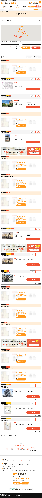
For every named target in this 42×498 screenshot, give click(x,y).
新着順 (27, 57)
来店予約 (8, 470)
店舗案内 (4, 470)
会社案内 (12, 470)
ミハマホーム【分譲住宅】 (4, 495)
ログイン (25, 460)
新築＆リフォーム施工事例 (6, 466)
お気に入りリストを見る (14, 438)
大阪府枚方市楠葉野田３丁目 (6, 229)
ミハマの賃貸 (15, 495)
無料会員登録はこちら (26, 47)
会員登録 (21, 460)
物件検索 (4, 460)
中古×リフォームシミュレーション (13, 464)
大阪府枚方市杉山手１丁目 (5, 79)
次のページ (10, 57)
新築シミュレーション (22, 464)
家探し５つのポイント (30, 464)
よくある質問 (13, 466)
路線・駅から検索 (9, 460)
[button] (24, 32)
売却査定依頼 (26, 470)
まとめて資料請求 (33, 79)
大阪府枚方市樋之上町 (5, 387)
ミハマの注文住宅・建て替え (21, 495)
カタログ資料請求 (32, 470)
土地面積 (32, 57)
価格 (30, 57)
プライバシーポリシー (3, 497)
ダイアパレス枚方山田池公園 (6, 96)
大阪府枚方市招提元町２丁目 (6, 404)
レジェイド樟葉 (3, 386)
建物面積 (35, 57)
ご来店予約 (38, 6)
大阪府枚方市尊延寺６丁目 (5, 272)
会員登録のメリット (30, 460)
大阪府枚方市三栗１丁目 (5, 132)
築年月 (39, 57)
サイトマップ (8, 497)
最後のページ (14, 57)
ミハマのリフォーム (10, 495)
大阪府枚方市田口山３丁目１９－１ (7, 97)
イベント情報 (4, 464)
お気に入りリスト (15, 460)
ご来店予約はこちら (36, 47)
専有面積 (37, 57)
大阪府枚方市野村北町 (5, 420)
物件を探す (31, 6)
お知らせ (16, 470)
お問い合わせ (21, 470)
